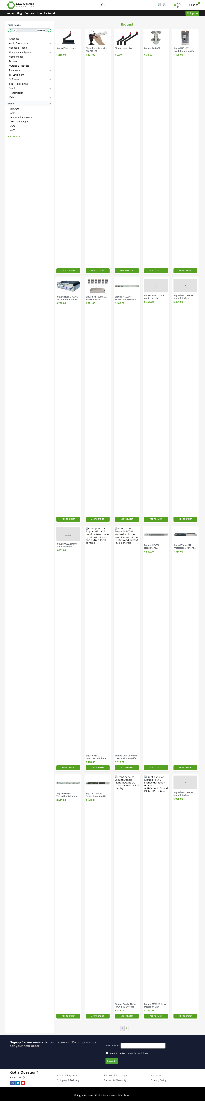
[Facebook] (12, 1083)
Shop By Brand (46, 13)
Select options (68, 270)
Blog (19, 13)
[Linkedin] (17, 1083)
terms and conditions (135, 1053)
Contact (29, 13)
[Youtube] (23, 1083)
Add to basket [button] (156, 270)
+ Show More (14, 136)
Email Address (113, 1045)
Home (10, 13)
